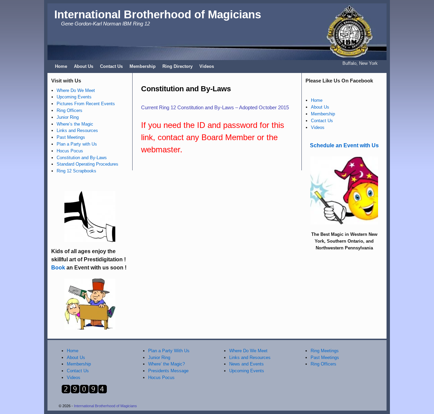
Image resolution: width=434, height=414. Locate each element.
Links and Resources (77, 130)
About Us (83, 66)
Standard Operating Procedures (87, 164)
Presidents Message (168, 370)
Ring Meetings (325, 350)
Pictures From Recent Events (86, 103)
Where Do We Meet (76, 90)
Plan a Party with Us (77, 144)
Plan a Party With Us (169, 350)
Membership (143, 66)
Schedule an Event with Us (344, 145)
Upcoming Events (74, 96)
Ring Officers (69, 110)
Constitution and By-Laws (82, 157)
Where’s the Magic (75, 124)
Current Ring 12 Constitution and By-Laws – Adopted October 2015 (215, 107)
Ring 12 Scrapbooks (76, 170)
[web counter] (84, 392)
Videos (206, 66)
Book (58, 267)
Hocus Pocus (70, 150)
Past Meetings (71, 137)
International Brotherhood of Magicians (157, 14)
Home (61, 66)
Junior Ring (68, 117)
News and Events (246, 363)
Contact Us (111, 66)
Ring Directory (177, 66)
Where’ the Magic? (166, 363)
